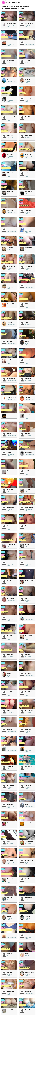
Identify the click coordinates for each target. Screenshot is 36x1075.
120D (20, 202)
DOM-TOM (22, 355)
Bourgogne (22, 93)
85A (2, 573)
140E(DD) (4, 184)
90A (20, 463)
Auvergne (21, 55)
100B (20, 590)
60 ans (21, 218)
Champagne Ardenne (6, 111)
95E (2, 90)
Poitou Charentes (23, 298)
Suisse (3, 224)
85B (2, 15)
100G (20, 834)
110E (20, 53)
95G (2, 815)
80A (20, 109)
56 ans (3, 13)
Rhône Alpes (4, 130)
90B (2, 53)
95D (2, 146)
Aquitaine (21, 18)
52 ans (3, 31)
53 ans (3, 106)
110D (20, 146)
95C (20, 71)
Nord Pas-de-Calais (6, 317)
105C (20, 499)
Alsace (3, 557)
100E (2, 908)
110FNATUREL (5, 240)
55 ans (21, 13)
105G (20, 684)
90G (2, 352)
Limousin (21, 111)
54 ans (3, 50)
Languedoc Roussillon (7, 149)
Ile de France (22, 224)
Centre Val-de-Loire (6, 93)
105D (20, 759)
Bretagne (3, 186)
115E (20, 946)
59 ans (21, 87)
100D (20, 34)
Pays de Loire (4, 37)
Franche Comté (23, 466)
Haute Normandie (23, 37)
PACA (2, 74)
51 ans (21, 162)
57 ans (3, 181)
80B (2, 852)
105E (20, 796)
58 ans (3, 69)
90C (20, 407)
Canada (3, 202)
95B (2, 71)
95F (2, 315)
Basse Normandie (24, 205)
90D (2, 277)
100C (2, 34)
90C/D (21, 221)
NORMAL (3, 499)
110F (20, 15)
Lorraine (3, 780)
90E (2, 759)
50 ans (21, 31)
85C (2, 296)
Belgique (3, 18)
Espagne (21, 780)
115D (2, 554)
